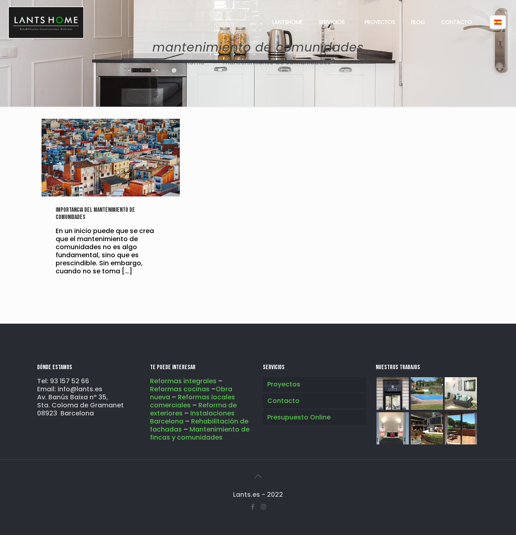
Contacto (283, 400)
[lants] (46, 22)
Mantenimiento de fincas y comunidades (200, 433)
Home (194, 62)
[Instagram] (263, 506)
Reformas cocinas (180, 389)
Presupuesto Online (299, 417)
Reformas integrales (183, 381)
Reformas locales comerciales (192, 401)
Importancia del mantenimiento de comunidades (95, 213)
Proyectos (283, 384)
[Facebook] (252, 506)
